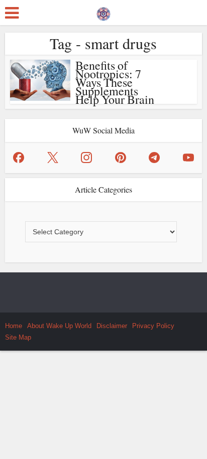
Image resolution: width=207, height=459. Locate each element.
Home (13, 326)
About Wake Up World (59, 326)
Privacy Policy (153, 326)
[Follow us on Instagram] (86, 157)
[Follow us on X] (52, 157)
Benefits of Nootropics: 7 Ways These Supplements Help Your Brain (114, 82)
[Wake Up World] (103, 11)
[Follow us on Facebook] (18, 157)
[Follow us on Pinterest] (120, 157)
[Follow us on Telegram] (154, 157)
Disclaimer (111, 326)
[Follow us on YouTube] (188, 157)
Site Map (18, 337)
